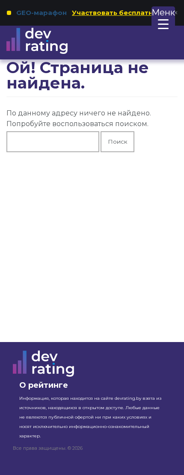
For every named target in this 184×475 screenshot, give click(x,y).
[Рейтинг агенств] (47, 41)
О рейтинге (43, 385)
